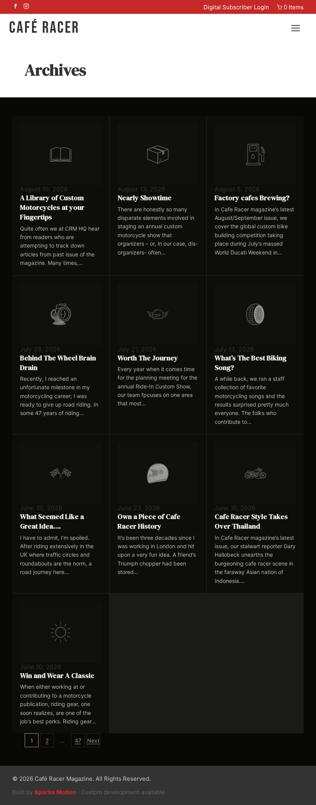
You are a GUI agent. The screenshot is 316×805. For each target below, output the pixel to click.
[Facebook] (15, 7)
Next (93, 740)
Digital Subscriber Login (236, 7)
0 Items (294, 7)
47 (78, 740)
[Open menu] (299, 28)
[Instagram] (26, 7)
